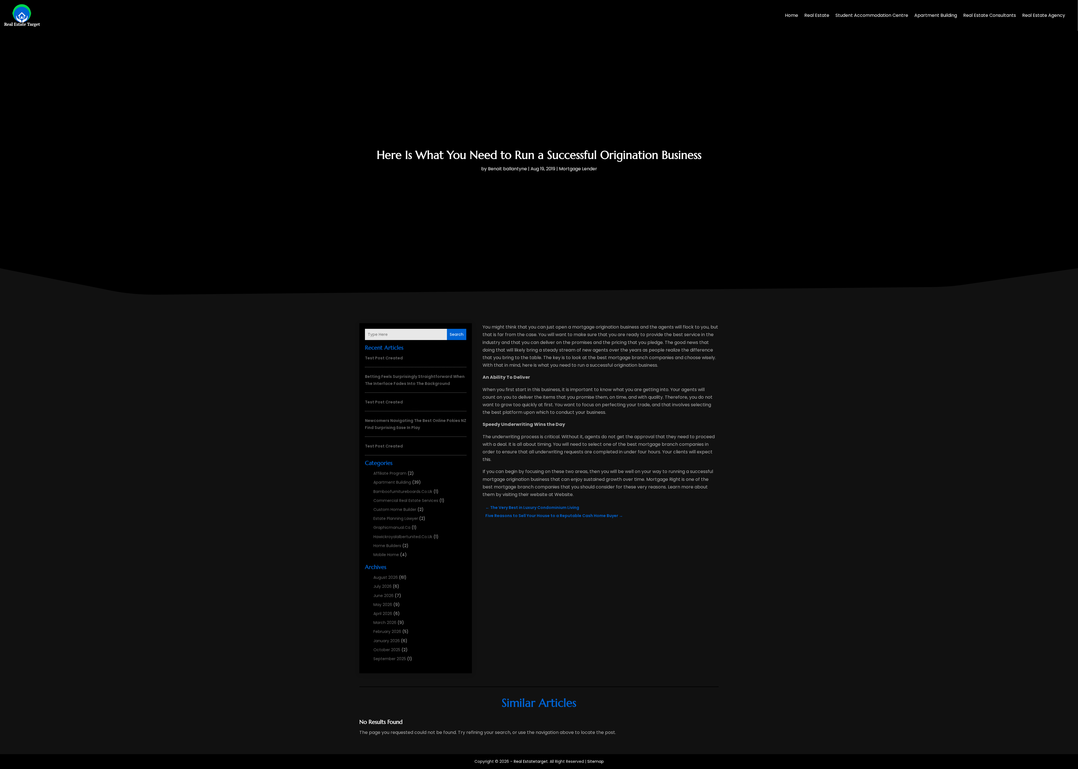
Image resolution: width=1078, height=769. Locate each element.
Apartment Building (935, 15)
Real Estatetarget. (531, 761)
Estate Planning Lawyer (395, 518)
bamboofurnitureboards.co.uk (402, 491)
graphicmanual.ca (391, 527)
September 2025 (389, 659)
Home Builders (387, 545)
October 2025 (386, 650)
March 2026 (384, 622)
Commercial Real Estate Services (405, 500)
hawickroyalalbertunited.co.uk (402, 537)
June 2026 (383, 595)
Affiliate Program (389, 473)
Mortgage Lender (578, 169)
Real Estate (816, 15)
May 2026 (382, 604)
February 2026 (387, 631)
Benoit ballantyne (507, 169)
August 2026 (385, 577)
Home (791, 15)
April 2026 (382, 613)
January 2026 (386, 641)
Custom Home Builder (394, 509)
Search (456, 334)
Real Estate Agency (1043, 15)
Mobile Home (386, 554)
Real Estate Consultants (989, 15)
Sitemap (595, 761)
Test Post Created (384, 358)
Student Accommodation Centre (871, 15)
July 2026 (382, 586)
